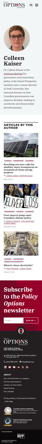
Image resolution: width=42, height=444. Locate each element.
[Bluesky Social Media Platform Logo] (9, 367)
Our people (9, 391)
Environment (18, 161)
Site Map (9, 401)
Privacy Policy (9, 398)
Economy (8, 161)
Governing (29, 161)
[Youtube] (14, 367)
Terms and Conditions (26, 398)
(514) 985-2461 (12, 362)
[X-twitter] (22, 367)
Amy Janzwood (27, 221)
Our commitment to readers (16, 378)
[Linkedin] (5, 367)
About (7, 375)
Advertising (9, 388)
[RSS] (27, 367)
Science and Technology (14, 261)
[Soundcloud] (18, 367)
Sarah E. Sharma (13, 221)
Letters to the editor (13, 385)
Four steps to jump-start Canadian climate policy (17, 216)
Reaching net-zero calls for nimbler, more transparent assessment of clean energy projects (21, 168)
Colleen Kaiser (12, 176)
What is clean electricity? (18, 265)
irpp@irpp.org (28, 362)
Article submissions (12, 382)
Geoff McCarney (26, 176)
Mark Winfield (12, 268)
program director (13, 73)
